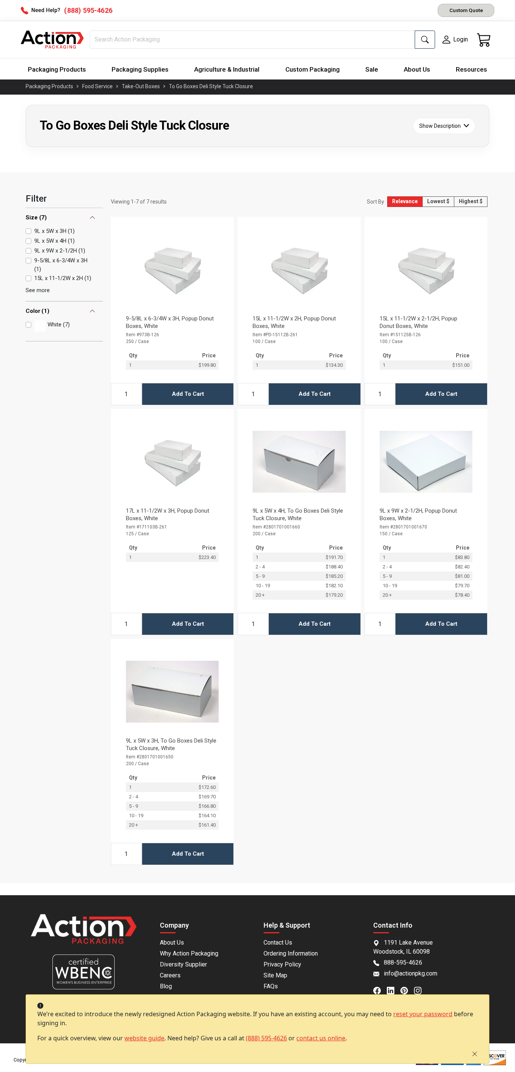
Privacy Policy (282, 964)
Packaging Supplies (140, 69)
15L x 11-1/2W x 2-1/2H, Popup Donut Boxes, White (418, 322)
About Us (417, 69)
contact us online (320, 1038)
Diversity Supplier (183, 964)
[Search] (425, 40)
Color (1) (37, 311)
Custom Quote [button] (466, 10)
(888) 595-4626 (266, 1038)
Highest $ (471, 201)
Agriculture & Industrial (226, 69)
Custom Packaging (312, 69)
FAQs (271, 986)
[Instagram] (421, 989)
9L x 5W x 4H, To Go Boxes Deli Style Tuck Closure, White (298, 514)
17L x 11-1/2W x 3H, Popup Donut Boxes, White (167, 514)
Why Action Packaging (189, 953)
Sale (371, 69)
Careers (170, 975)
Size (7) (36, 217)
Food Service (97, 86)
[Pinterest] (407, 989)
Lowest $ (438, 201)
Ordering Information (291, 953)
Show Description (440, 126)
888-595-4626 (403, 962)
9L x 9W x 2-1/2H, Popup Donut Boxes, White (418, 514)
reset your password (422, 1014)
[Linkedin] (393, 989)
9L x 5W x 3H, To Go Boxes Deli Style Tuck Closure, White (171, 744)
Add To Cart (188, 394)
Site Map (275, 975)
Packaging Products (57, 69)
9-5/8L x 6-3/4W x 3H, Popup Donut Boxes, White (170, 322)
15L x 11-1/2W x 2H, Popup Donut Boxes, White (294, 322)
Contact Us (278, 942)
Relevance (405, 201)
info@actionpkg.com (410, 973)
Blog (166, 986)
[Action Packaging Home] (83, 934)
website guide (144, 1038)
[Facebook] (380, 989)
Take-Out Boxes (141, 86)
